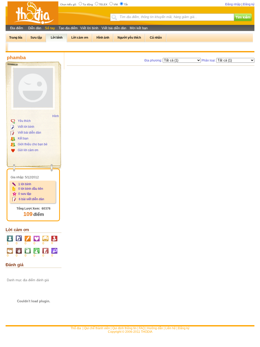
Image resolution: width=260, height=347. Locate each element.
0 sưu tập (24, 194)
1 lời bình (24, 184)
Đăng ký (248, 4)
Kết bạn (23, 138)
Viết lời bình (89, 28)
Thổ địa (76, 328)
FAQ (142, 328)
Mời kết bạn (139, 28)
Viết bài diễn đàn (114, 28)
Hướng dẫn (155, 328)
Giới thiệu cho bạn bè (32, 144)
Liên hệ (170, 328)
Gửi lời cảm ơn (28, 150)
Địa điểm (16, 28)
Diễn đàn (34, 28)
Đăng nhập (233, 4)
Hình (55, 116)
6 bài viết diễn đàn (31, 199)
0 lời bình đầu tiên (30, 189)
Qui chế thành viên (97, 328)
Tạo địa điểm (68, 28)
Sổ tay (50, 28)
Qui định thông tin (124, 328)
